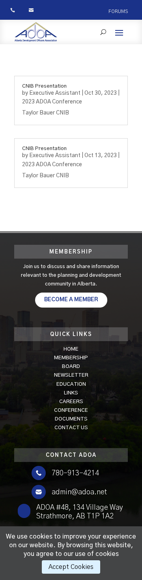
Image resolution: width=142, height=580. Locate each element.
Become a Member (71, 299)
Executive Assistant (54, 93)
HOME (71, 349)
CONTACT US (71, 427)
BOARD (71, 366)
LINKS (71, 393)
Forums (118, 11)
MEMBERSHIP (71, 357)
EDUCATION (71, 384)
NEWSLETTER (71, 375)
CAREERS (71, 401)
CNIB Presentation (44, 86)
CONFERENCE (71, 410)
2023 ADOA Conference (52, 102)
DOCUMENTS (71, 419)
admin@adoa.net (79, 492)
